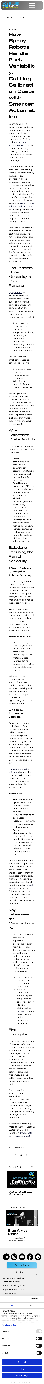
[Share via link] (26, 1155)
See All (32, 1167)
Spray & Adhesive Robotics (19, 1147)
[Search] (38, 5)
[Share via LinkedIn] (21, 1155)
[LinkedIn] (6, 1256)
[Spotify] (38, 1256)
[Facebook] (30, 1256)
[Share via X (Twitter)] (15, 1155)
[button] (17, 1207)
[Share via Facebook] (10, 1155)
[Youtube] (22, 1256)
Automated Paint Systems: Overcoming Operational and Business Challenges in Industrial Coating (21, 1193)
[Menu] (32, 5)
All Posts (10, 17)
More (20, 17)
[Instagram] (14, 1256)
